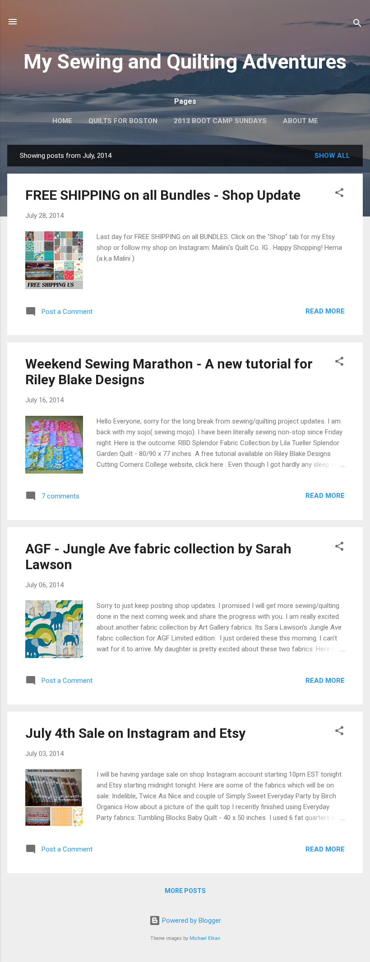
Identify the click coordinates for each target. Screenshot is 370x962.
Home (62, 121)
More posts (185, 890)
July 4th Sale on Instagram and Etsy (135, 733)
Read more (325, 311)
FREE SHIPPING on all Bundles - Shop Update (163, 195)
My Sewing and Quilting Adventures (185, 62)
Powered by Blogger (190, 920)
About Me (300, 121)
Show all (332, 156)
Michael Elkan (205, 938)
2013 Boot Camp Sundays (220, 121)
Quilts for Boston (122, 121)
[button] (339, 194)
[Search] (357, 24)
